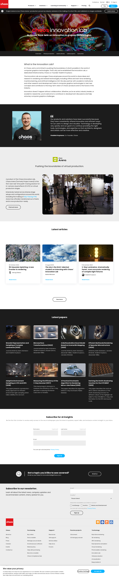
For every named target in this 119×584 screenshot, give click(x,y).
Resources (52, 534)
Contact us (9, 550)
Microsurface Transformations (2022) (43, 344)
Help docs (52, 544)
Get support (52, 537)
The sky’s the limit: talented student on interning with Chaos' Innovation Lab (59, 269)
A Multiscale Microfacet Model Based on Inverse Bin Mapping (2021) (73, 345)
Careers (8, 544)
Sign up (59, 456)
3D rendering (96, 537)
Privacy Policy (55, 449)
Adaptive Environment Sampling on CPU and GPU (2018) (16, 383)
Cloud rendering (97, 547)
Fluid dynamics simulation (99, 544)
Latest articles (60, 54)
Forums (51, 547)
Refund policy (31, 547)
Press (7, 541)
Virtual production (48, 54)
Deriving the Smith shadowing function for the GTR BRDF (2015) (101, 383)
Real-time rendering (98, 534)
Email (35, 439)
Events (8, 547)
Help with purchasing (33, 550)
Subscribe (80, 54)
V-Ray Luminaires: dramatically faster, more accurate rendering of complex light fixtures (96, 269)
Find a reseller (31, 537)
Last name (73, 429)
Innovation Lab (96, 553)
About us (8, 534)
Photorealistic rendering (99, 550)
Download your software (34, 544)
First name (45, 429)
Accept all (97, 571)
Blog (7, 537)
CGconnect (73, 534)
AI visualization (96, 559)
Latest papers (71, 54)
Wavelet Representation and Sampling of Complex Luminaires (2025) (17, 345)
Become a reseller (33, 553)
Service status (53, 541)
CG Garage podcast (76, 537)
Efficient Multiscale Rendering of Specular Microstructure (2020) (100, 345)
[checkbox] (88, 505)
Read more (12, 279)
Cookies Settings (83, 571)
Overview (38, 54)
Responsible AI (96, 562)
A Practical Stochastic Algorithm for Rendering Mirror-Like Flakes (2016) (70, 383)
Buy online (30, 534)
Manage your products (34, 541)
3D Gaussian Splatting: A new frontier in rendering (21, 268)
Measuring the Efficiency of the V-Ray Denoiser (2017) (45, 382)
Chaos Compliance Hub (34, 556)
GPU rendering (96, 541)
